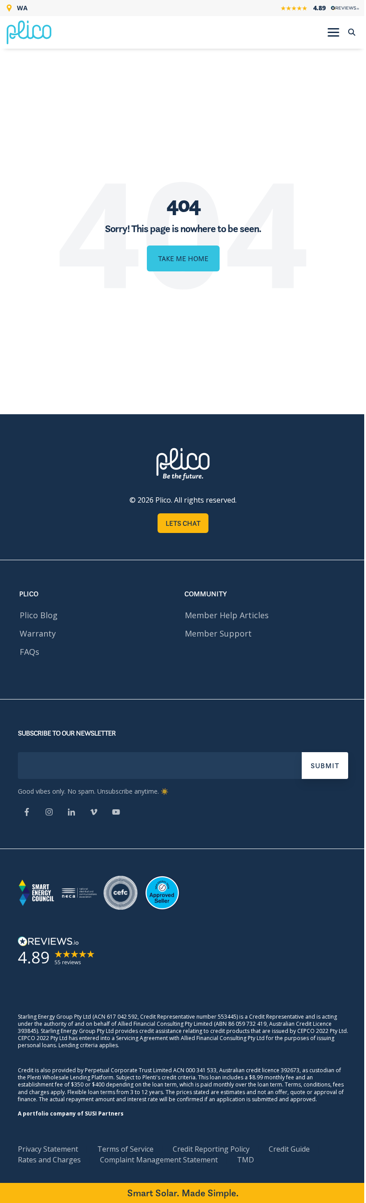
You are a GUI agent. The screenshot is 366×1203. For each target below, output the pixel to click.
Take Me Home (183, 258)
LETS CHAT (183, 523)
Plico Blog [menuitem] (39, 615)
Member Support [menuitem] (218, 633)
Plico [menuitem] (28, 593)
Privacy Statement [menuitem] (48, 1149)
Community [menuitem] (205, 593)
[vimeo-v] (94, 813)
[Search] (351, 32)
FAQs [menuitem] (29, 651)
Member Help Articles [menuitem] (227, 615)
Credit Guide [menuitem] (289, 1149)
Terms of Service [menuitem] (125, 1149)
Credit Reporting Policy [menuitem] (211, 1149)
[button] (333, 31)
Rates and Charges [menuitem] (49, 1160)
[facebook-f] (27, 813)
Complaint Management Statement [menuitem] (159, 1160)
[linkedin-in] (71, 813)
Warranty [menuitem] (38, 633)
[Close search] (349, 54)
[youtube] (116, 813)
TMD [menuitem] (245, 1160)
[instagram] (49, 813)
